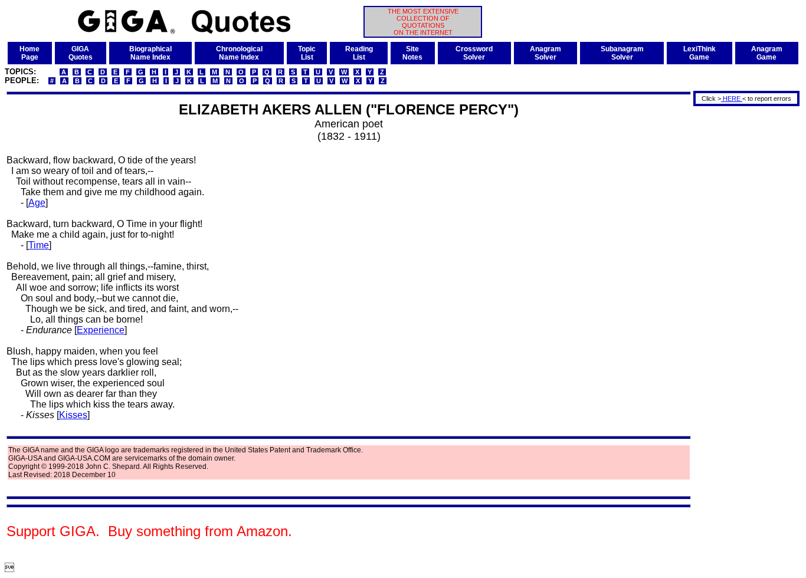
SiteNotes (412, 53)
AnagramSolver (545, 53)
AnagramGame (766, 53)
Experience (100, 330)
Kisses (73, 415)
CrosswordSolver (474, 53)
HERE (731, 98)
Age (36, 203)
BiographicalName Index (150, 53)
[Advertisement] (742, 285)
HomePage (29, 53)
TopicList (307, 53)
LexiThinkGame (699, 53)
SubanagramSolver (622, 53)
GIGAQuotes (80, 53)
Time (38, 245)
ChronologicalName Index (239, 53)
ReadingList (359, 53)
